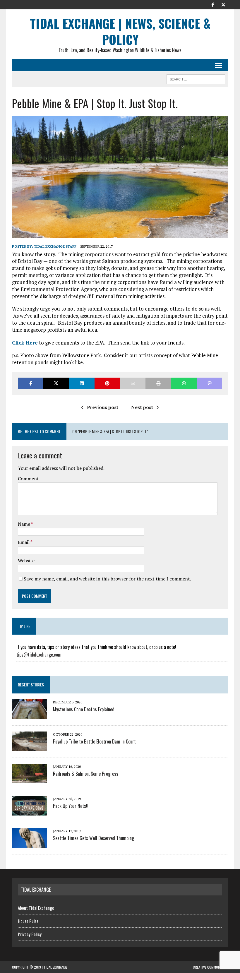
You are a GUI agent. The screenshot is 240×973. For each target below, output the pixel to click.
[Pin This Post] (107, 383)
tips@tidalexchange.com (38, 654)
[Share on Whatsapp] (184, 383)
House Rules (28, 921)
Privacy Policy (30, 934)
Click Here (25, 342)
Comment (28, 478)
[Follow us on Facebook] (212, 4)
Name (24, 524)
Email (24, 542)
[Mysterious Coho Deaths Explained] (29, 715)
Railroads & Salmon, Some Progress (85, 773)
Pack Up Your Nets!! (70, 805)
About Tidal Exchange (36, 908)
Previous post (102, 407)
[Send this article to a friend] (132, 383)
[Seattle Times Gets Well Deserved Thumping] (29, 843)
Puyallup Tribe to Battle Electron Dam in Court (94, 741)
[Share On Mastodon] (209, 383)
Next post (142, 407)
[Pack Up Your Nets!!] (29, 811)
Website (26, 560)
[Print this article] (158, 383)
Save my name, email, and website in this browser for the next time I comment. (107, 578)
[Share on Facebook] (30, 383)
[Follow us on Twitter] (223, 4)
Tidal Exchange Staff (55, 246)
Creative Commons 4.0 (210, 967)
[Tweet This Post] (56, 383)
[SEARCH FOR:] (196, 78)
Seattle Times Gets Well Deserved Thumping (93, 838)
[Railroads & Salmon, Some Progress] (29, 779)
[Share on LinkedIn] (82, 383)
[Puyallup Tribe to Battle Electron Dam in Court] (29, 747)
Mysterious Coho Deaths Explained (83, 709)
